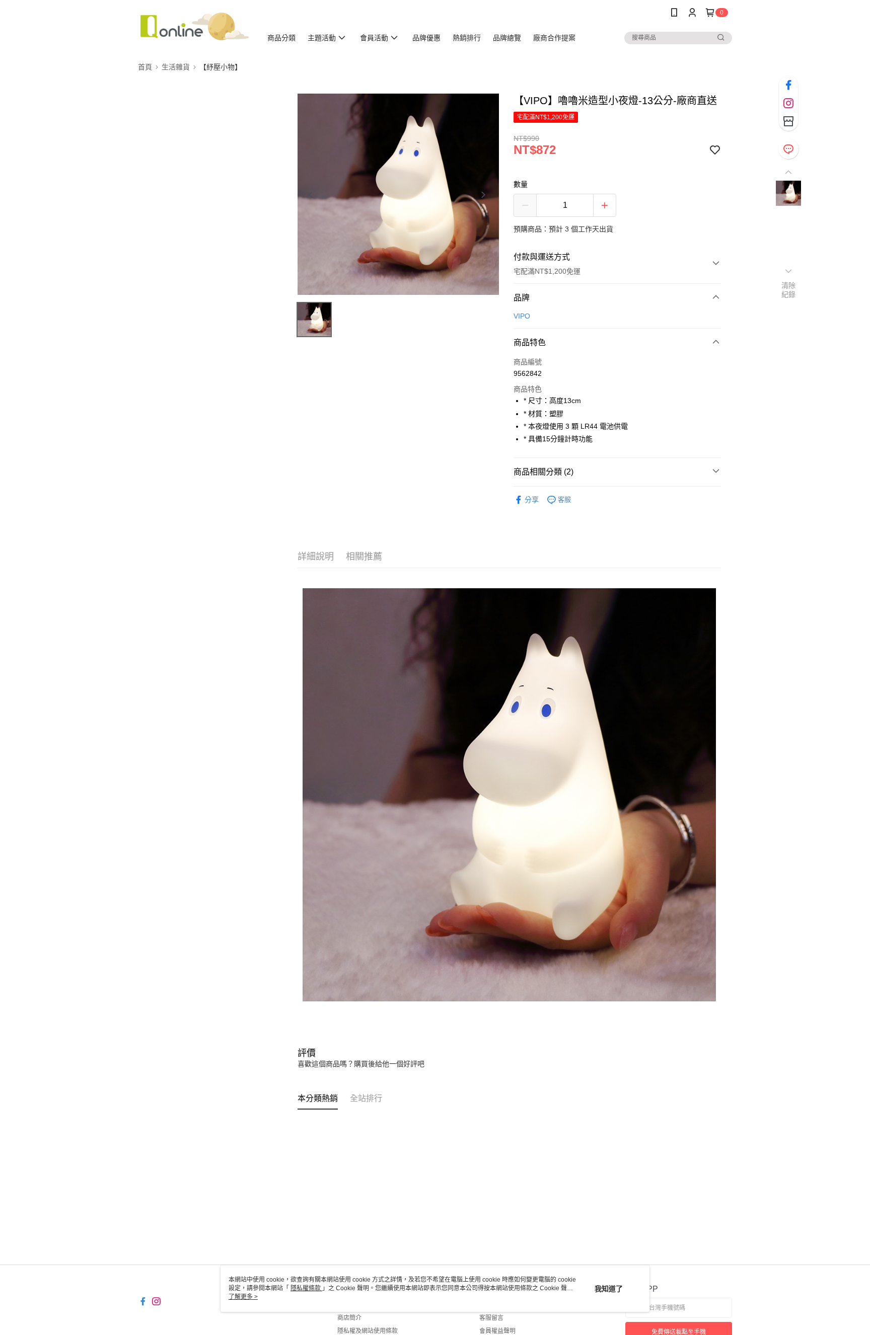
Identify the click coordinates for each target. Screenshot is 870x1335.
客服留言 (491, 1317)
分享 (532, 500)
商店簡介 (349, 1317)
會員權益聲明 (497, 1330)
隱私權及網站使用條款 (367, 1330)
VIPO (522, 316)
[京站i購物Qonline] (194, 26)
